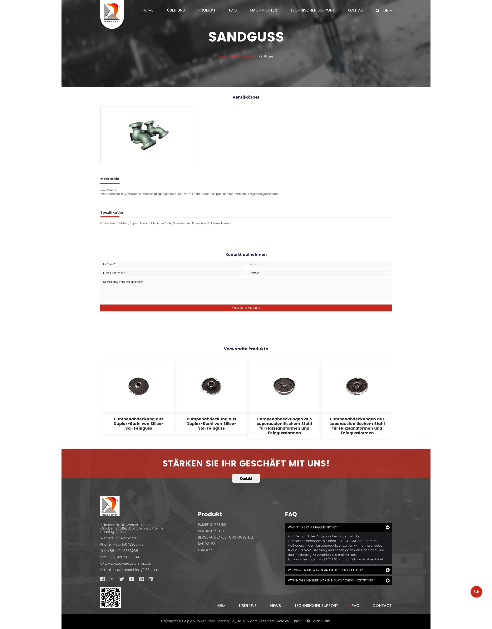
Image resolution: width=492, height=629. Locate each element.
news (275, 606)
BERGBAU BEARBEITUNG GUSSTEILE (226, 537)
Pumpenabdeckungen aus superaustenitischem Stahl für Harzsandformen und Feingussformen (284, 426)
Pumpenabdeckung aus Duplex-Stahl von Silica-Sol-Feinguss (139, 423)
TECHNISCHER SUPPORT (312, 10)
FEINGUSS (205, 550)
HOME (148, 10)
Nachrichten (263, 10)
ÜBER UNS (176, 10)
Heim (221, 606)
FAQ (233, 10)
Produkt (207, 10)
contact (382, 606)
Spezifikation (112, 212)
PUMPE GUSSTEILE (212, 524)
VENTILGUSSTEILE (211, 531)
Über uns (248, 606)
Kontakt (356, 10)
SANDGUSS (249, 56)
